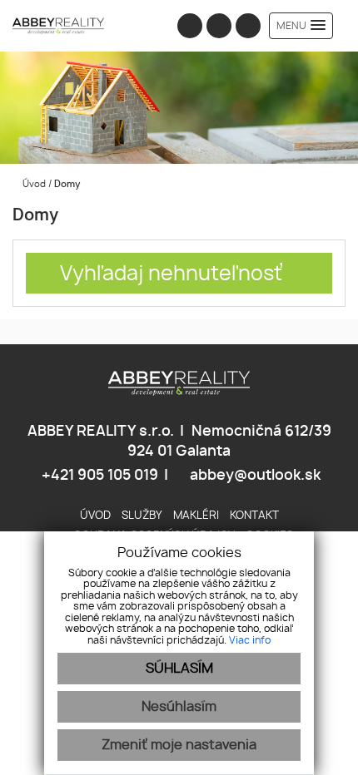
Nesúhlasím (179, 706)
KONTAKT (254, 516)
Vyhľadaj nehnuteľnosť (171, 274)
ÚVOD (95, 516)
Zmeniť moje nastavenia (179, 745)
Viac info (250, 640)
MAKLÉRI (196, 516)
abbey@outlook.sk (253, 475)
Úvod (33, 184)
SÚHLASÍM (179, 668)
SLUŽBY (142, 516)
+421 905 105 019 (98, 475)
